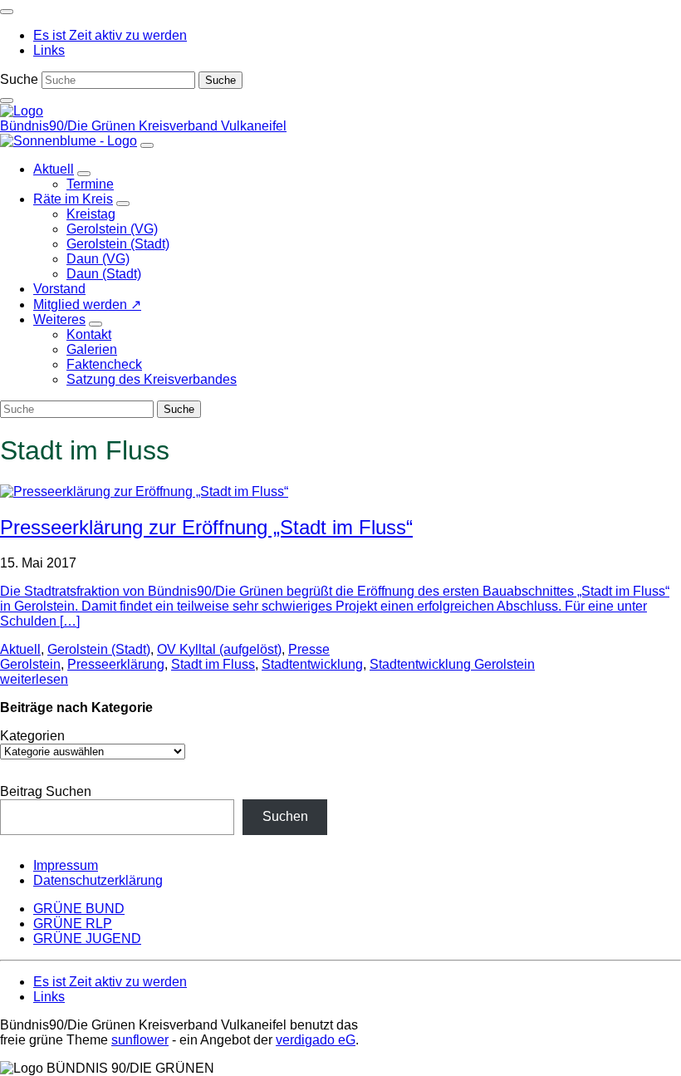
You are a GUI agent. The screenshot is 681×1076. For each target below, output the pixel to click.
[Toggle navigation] (6, 11)
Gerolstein (30, 664)
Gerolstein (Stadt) (98, 649)
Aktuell (20, 649)
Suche (19, 79)
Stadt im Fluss (213, 664)
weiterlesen (34, 679)
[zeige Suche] (6, 100)
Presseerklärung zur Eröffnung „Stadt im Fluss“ (206, 527)
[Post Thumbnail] (144, 491)
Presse (309, 649)
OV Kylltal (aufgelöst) (219, 649)
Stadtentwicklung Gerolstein (452, 664)
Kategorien (32, 736)
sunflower (140, 1040)
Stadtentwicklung (312, 664)
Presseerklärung (115, 664)
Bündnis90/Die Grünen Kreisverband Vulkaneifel (143, 126)
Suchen (285, 816)
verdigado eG (315, 1040)
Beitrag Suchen (45, 791)
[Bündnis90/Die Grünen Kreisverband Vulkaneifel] (21, 111)
